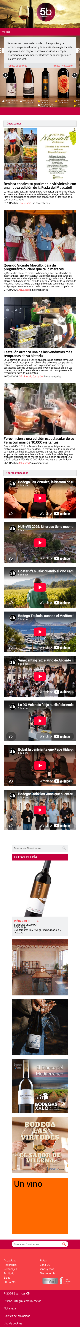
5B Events (9, 1282)
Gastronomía (47, 1273)
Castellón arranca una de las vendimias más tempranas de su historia (38, 353)
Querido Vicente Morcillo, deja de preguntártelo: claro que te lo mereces (34, 267)
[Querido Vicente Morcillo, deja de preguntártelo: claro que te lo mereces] (40, 235)
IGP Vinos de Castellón (30, 376)
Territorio (9, 1273)
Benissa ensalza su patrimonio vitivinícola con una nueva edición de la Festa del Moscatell (40, 185)
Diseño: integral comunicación (22, 1301)
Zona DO (45, 1265)
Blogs (7, 1277)
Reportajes (10, 1265)
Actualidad (24, 290)
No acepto (67, 65)
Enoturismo (24, 203)
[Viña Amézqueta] (40, 888)
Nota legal (10, 1308)
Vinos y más (47, 1269)
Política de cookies (17, 65)
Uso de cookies (13, 1323)
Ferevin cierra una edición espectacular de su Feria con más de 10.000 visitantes (39, 440)
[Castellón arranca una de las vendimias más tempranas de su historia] (40, 322)
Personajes (10, 1269)
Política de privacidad (17, 1316)
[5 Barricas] (46, 12)
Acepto (56, 65)
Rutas (43, 1260)
